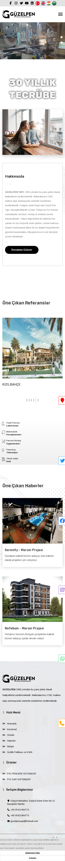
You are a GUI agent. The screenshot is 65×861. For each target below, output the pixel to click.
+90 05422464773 (19, 809)
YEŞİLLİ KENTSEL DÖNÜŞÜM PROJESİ (30, 384)
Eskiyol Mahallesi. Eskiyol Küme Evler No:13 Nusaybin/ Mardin (31, 802)
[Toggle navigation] (60, 14)
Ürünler (11, 735)
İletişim (10, 746)
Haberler (11, 740)
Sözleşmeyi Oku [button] (32, 853)
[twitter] (62, 461)
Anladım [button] (32, 858)
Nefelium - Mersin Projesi (24, 628)
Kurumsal (12, 729)
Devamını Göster (21, 249)
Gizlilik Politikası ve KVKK (19, 752)
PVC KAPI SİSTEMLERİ (19, 779)
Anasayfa (11, 723)
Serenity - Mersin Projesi (24, 550)
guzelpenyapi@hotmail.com (24, 821)
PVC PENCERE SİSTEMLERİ (21, 773)
